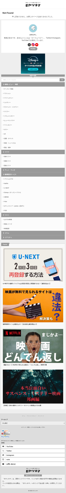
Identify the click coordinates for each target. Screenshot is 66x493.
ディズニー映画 (8, 89)
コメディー (7, 102)
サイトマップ (41, 415)
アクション (7, 93)
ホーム (23, 415)
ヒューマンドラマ (9, 120)
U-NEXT (6, 188)
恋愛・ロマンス (8, 138)
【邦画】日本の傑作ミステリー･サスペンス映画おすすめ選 (22, 405)
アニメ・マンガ (10, 170)
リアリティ (8, 237)
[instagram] (33, 44)
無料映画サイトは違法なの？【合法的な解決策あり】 (20, 324)
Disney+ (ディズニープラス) (12, 192)
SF (5, 134)
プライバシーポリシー (31, 415)
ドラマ (7, 152)
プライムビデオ (8, 179)
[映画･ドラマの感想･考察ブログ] (33, 6)
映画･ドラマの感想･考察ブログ (33, 468)
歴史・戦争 (7, 147)
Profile (33, 49)
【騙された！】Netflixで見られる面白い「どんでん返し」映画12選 (25, 365)
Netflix (6, 183)
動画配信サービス (10, 174)
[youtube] (36, 44)
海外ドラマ (7, 156)
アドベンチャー (8, 98)
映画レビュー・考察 (11, 84)
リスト (7, 215)
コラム (7, 233)
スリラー (6, 111)
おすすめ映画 (8, 219)
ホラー (6, 129)
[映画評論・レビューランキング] (5, 434)
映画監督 (6, 228)
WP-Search (4, 440)
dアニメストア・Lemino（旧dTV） (14, 206)
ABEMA (6, 197)
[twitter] (29, 44)
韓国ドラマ (7, 161)
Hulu (5, 201)
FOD (5, 210)
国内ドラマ (7, 165)
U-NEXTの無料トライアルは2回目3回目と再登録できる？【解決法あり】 (27, 283)
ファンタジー (8, 125)
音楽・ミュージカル (10, 143)
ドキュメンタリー (9, 116)
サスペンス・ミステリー (11, 107)
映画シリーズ (8, 224)
